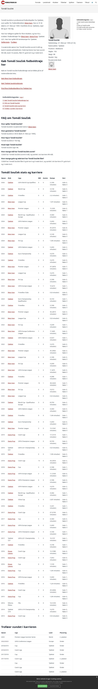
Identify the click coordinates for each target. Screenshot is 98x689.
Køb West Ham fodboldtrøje (11, 78)
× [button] (96, 677)
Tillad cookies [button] (42, 686)
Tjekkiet (10, 182)
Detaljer (61, 682)
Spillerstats (5, 42)
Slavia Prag (34, 36)
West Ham (28, 23)
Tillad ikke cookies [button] (54, 686)
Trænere (79, 2)
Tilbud (87, 2)
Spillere (71, 2)
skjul (21, 97)
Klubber (55, 2)
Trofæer (14, 42)
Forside (37, 2)
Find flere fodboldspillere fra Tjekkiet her (16, 88)
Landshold (46, 2)
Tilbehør (63, 2)
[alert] (49, 682)
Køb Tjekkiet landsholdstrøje (12, 83)
